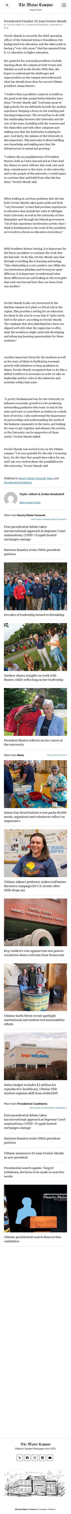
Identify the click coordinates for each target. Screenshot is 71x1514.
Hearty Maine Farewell (32, 478)
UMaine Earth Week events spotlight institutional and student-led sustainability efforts (34, 1020)
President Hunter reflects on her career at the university (33, 742)
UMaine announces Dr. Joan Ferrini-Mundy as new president (34, 1155)
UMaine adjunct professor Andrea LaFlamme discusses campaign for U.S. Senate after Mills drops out (35, 886)
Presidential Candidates (18, 482)
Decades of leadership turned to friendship (34, 615)
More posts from (29, 502)
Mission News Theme (25, 1509)
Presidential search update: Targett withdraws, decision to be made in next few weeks (34, 1172)
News (50, 478)
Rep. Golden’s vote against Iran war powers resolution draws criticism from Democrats (34, 953)
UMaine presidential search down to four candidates (32, 1239)
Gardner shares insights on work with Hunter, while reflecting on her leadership (33, 677)
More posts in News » (57, 755)
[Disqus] (35, 1293)
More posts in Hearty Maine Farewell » (49, 519)
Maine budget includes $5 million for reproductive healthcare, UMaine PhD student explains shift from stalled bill (31, 1089)
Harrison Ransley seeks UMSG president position (32, 552)
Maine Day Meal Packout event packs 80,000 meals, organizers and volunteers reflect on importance (35, 816)
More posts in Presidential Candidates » (48, 1107)
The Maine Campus (35, 5)
